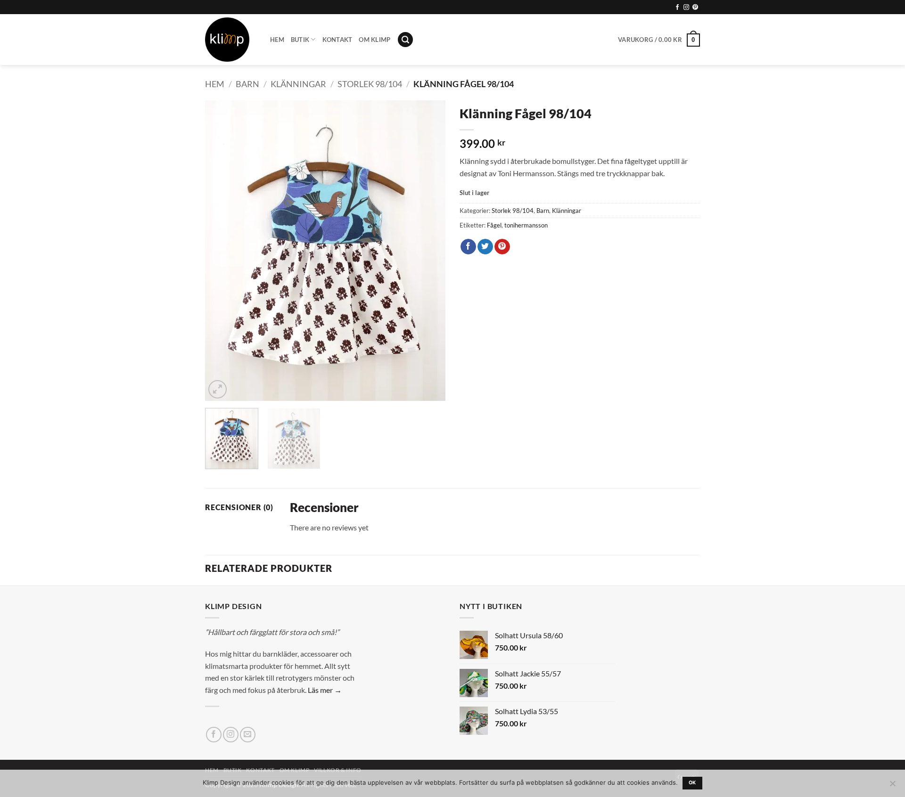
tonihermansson (526, 225)
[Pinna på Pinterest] (502, 247)
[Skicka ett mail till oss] (247, 734)
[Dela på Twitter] (485, 247)
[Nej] (892, 786)
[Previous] (221, 250)
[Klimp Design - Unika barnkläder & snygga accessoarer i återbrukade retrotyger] (230, 39)
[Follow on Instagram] (686, 7)
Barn (247, 84)
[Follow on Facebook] (677, 7)
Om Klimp (374, 39)
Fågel (494, 225)
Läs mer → (325, 689)
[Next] (428, 250)
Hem (277, 39)
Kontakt (337, 39)
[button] (405, 40)
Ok (692, 783)
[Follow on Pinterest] (695, 7)
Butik (300, 39)
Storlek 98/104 (369, 84)
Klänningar (298, 84)
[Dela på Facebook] (468, 247)
